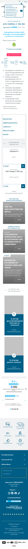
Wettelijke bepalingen (14, 524)
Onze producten (6, 460)
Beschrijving (7, 119)
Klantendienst (6, 464)
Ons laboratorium (7, 455)
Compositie (7, 127)
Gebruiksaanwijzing (10, 123)
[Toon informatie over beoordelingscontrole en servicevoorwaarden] (26, 389)
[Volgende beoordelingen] (25, 400)
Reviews (5, 134)
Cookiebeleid (14, 526)
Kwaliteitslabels (9, 130)
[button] (21, 1)
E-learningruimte (6, 474)
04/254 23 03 (15, 501)
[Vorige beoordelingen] (3, 400)
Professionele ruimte (7, 470)
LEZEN (19, 279)
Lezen (19, 219)
